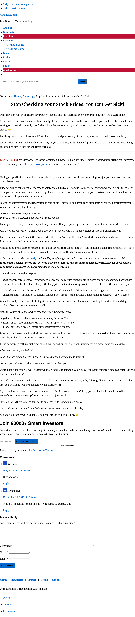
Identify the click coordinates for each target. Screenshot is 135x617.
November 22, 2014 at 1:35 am (19, 497)
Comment (6, 545)
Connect (56, 579)
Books (44, 579)
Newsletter (17, 579)
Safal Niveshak (8, 15)
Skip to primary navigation (18, 4)
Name (4, 552)
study (33, 258)
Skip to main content (15, 8)
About (3, 579)
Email (4, 558)
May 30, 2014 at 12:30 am (17, 470)
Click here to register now (37, 164)
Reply (6, 483)
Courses (32, 579)
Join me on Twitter (43, 450)
